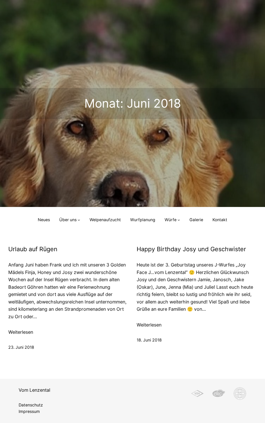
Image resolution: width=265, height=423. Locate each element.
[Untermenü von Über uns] (79, 220)
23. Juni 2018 (21, 347)
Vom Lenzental (34, 390)
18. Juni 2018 (149, 340)
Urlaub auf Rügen (32, 249)
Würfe (170, 219)
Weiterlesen (20, 332)
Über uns (68, 219)
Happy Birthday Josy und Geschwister (191, 249)
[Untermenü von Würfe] (179, 220)
